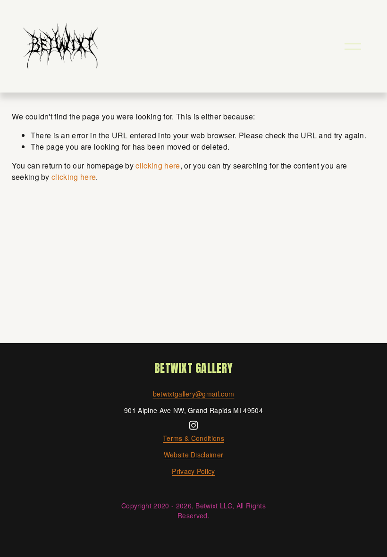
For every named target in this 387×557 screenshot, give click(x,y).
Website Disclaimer (194, 454)
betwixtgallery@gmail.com (194, 393)
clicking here (157, 165)
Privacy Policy (193, 471)
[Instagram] (193, 425)
